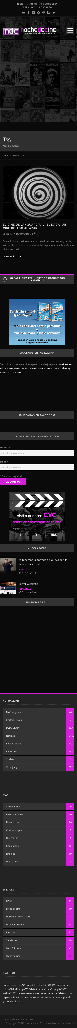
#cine (28, 368)
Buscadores (12, 822)
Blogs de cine (13, 908)
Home (5, 155)
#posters (67, 364)
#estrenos (6, 372)
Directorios (12, 838)
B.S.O (21, 569)
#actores (19, 368)
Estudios (10, 853)
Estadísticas (12, 846)
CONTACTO (45, 7)
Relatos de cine (14, 743)
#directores (6, 368)
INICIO (20, 4)
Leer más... (11, 256)
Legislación (12, 861)
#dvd (58, 368)
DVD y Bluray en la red (18, 916)
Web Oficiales (13, 948)
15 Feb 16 (31, 592)
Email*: (4, 461)
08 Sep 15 (8, 233)
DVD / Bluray (12, 727)
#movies (17, 372)
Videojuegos (12, 767)
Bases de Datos (14, 814)
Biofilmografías (14, 712)
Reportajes (12, 751)
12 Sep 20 (31, 573)
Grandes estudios (15, 924)
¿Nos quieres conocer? (42, 4)
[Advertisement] (38, 84)
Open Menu (70, 30)
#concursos (48, 368)
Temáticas (25, 588)
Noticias (10, 735)
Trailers (10, 759)
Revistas (10, 932)
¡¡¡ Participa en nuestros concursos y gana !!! (37, 279)
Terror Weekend (28, 584)
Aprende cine (13, 806)
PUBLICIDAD (28, 7)
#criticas (36, 368)
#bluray (66, 368)
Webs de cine (13, 956)
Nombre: (5, 447)
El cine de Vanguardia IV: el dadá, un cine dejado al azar (34, 226)
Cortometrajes (14, 720)
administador (22, 233)
